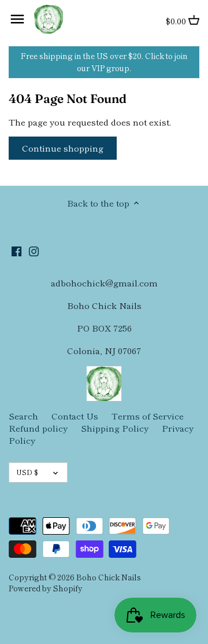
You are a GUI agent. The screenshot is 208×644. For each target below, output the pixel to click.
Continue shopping (62, 148)
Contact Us (74, 416)
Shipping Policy (114, 428)
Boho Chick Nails (108, 577)
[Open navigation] (17, 19)
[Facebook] (16, 250)
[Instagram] (34, 250)
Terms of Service (148, 416)
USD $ (27, 472)
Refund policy (38, 428)
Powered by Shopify (46, 588)
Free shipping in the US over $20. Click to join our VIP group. (104, 61)
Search (23, 416)
